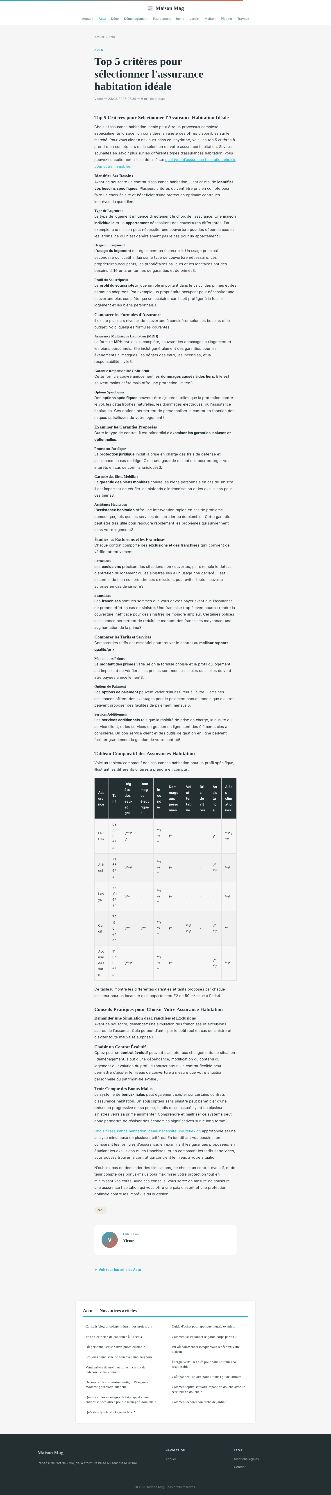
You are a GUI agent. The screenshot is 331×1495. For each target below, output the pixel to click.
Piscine (226, 18)
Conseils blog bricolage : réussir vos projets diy (119, 1326)
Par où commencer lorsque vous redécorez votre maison (206, 1349)
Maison (209, 18)
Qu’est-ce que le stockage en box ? (110, 1412)
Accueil (87, 18)
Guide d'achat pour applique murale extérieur (204, 1326)
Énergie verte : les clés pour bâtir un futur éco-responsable (204, 1364)
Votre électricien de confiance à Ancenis (114, 1337)
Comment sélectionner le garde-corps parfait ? (204, 1337)
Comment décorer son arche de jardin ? (199, 1402)
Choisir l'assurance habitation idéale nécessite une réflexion (147, 1131)
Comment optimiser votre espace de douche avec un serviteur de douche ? (208, 1389)
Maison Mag (165, 8)
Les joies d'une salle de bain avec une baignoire (119, 1357)
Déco (115, 18)
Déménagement (135, 18)
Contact (240, 1467)
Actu (102, 18)
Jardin (194, 18)
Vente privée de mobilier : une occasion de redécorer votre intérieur (115, 1369)
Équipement (162, 18)
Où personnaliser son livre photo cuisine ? (115, 1347)
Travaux (243, 18)
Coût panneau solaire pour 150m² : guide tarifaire (206, 1377)
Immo (180, 18)
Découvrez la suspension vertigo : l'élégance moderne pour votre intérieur (117, 1384)
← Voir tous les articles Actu (117, 1269)
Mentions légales (246, 1459)
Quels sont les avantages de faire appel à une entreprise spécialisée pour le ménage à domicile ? (121, 1399)
